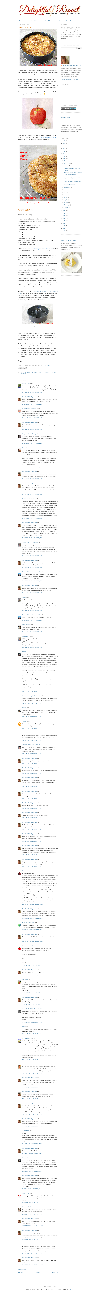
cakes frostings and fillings (32, 372)
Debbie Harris (25, 636)
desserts (46, 372)
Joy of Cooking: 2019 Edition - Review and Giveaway (72, 178)
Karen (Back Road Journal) (29, 733)
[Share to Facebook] (24, 368)
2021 (64, 153)
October (66, 166)
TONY (24, 652)
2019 (64, 159)
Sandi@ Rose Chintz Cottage (30, 542)
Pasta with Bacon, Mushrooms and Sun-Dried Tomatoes (73, 173)
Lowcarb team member (28, 946)
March (66, 202)
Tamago (24, 707)
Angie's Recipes (26, 624)
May (65, 197)
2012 (64, 226)
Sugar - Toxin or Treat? (68, 240)
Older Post (55, 1272)
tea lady (24, 721)
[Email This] (19, 368)
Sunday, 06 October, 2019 (32, 965)
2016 (64, 216)
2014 (64, 221)
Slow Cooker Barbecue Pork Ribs (72, 181)
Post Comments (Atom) (31, 1276)
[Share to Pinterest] (26, 368)
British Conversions (50, 21)
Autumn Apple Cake (25, 27)
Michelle (24, 1244)
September (67, 187)
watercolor (22, 373)
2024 (64, 146)
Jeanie (23, 447)
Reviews (72, 21)
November (67, 163)
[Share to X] (22, 368)
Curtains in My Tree (27, 1207)
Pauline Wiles (25, 383)
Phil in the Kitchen (27, 1038)
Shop (41, 21)
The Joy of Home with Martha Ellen (31, 572)
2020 (64, 156)
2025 (64, 143)
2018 (64, 210)
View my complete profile (69, 79)
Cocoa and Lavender (27, 1158)
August (66, 190)
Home (20, 21)
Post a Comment (22, 1269)
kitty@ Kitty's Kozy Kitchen (29, 408)
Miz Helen (25, 979)
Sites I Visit (34, 21)
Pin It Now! (21, 370)
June (65, 195)
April (65, 200)
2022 (64, 151)
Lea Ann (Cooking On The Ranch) (31, 696)
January (66, 207)
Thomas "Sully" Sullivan (28, 499)
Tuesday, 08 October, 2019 (32, 1144)
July (65, 192)
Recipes (61, 21)
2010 (64, 231)
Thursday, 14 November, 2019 (33, 1253)
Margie (24, 597)
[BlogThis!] (20, 368)
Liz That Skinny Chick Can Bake (31, 744)
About (26, 21)
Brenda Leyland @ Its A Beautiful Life (32, 1009)
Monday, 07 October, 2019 (32, 1022)
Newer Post (21, 1272)
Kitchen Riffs (25, 1193)
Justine (24, 1026)
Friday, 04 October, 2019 (31, 691)
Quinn (23, 871)
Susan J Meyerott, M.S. (28, 922)
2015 (64, 218)
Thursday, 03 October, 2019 (32, 392)
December (67, 161)
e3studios (73, 1290)
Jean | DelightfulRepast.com (29, 397)
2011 (64, 228)
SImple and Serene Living (29, 434)
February (66, 205)
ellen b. (24, 1064)
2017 (64, 213)
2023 (64, 148)
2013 (64, 223)
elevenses (53, 372)
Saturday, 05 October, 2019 (32, 904)
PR (66, 21)
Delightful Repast (65, 117)
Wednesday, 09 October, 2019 (33, 1202)
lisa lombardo (25, 1130)
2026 (64, 141)
